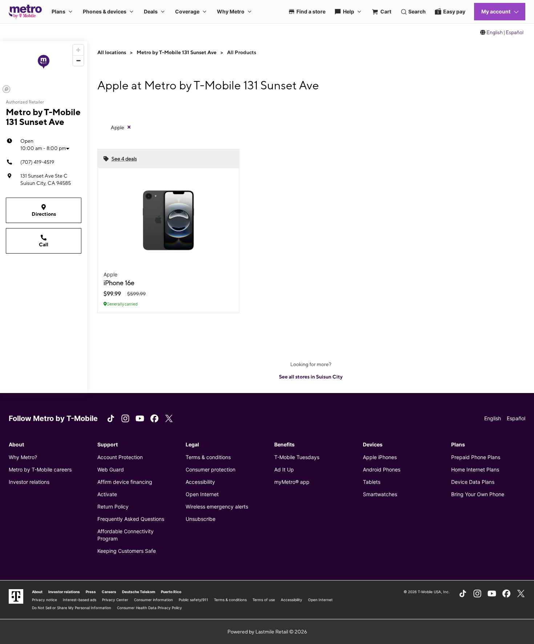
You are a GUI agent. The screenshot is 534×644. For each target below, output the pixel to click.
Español (514, 32)
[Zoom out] (78, 60)
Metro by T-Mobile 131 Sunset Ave (177, 52)
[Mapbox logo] (6, 89)
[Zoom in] (78, 50)
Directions (44, 214)
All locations (111, 52)
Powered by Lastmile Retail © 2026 (267, 632)
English (494, 32)
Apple (117, 127)
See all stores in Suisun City (311, 377)
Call (43, 244)
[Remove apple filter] (129, 127)
